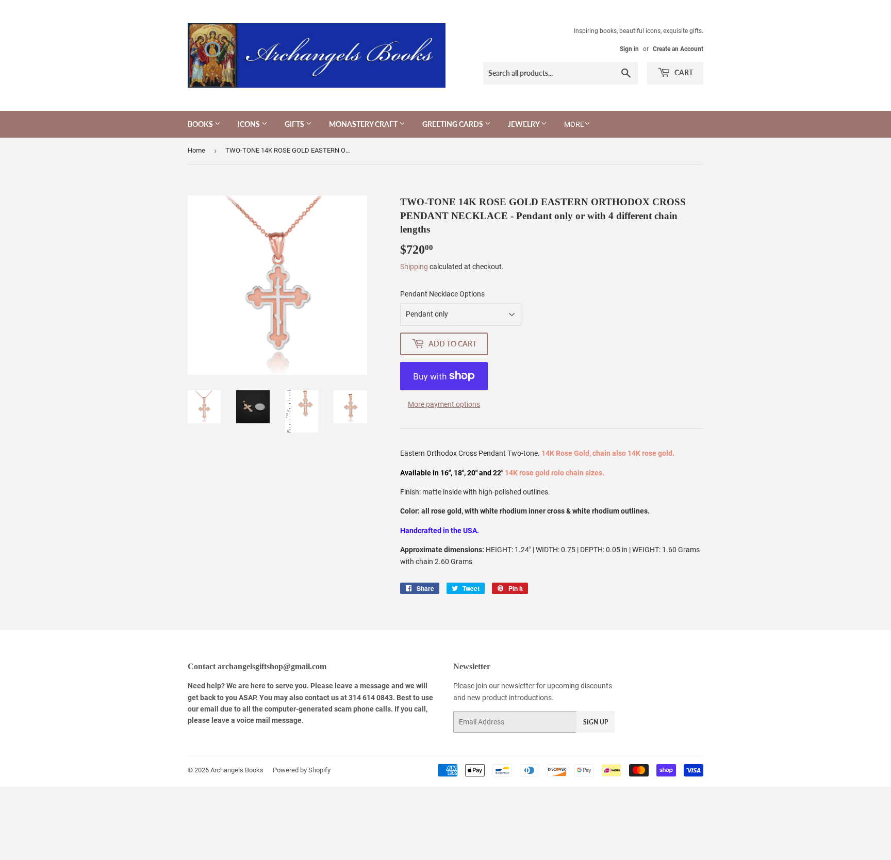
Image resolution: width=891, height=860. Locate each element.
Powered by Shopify (302, 770)
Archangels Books (236, 770)
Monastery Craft (364, 124)
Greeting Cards (453, 124)
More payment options (444, 404)
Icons (249, 124)
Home (196, 150)
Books (201, 124)
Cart (683, 72)
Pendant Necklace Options (442, 294)
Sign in (629, 49)
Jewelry (524, 124)
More (574, 124)
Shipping (414, 266)
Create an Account (678, 49)
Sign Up (595, 722)
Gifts (295, 124)
